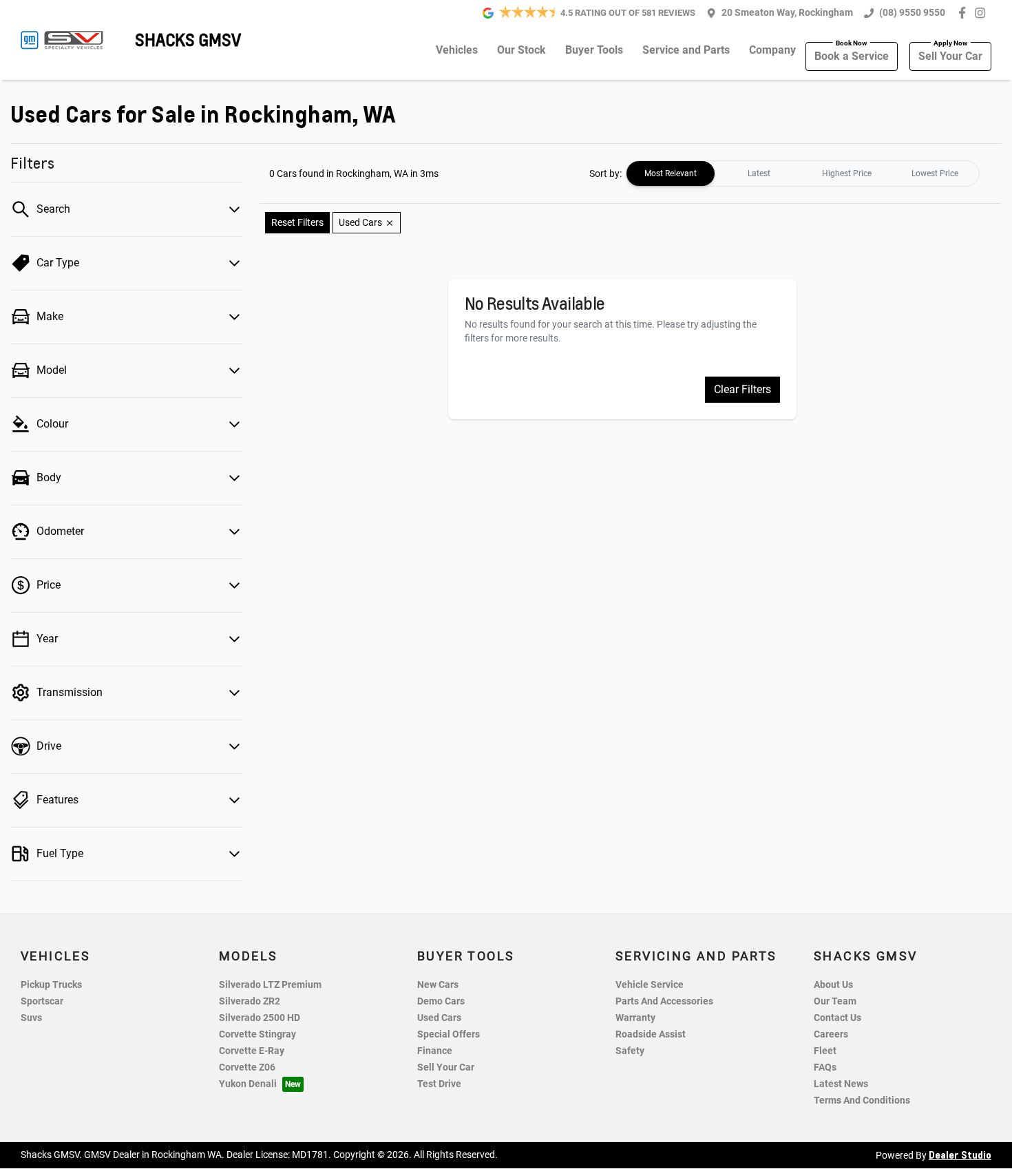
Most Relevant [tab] (670, 173)
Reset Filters (297, 222)
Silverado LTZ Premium (270, 985)
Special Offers (448, 1034)
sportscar (42, 1001)
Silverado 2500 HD (259, 1018)
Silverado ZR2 (249, 1001)
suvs (31, 1018)
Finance (434, 1051)
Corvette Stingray (257, 1034)
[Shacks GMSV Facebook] (964, 13)
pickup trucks (51, 985)
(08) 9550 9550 (912, 13)
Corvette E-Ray (251, 1051)
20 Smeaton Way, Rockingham (787, 13)
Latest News (841, 1084)
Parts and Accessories (664, 1001)
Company (772, 49)
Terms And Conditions (862, 1100)
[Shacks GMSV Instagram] (982, 13)
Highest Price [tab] (847, 173)
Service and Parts (686, 49)
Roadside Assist (650, 1034)
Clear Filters (742, 389)
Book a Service (851, 56)
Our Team (835, 1001)
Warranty (635, 1018)
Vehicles (457, 49)
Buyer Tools (594, 49)
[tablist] (803, 173)
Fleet (825, 1051)
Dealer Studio (960, 1154)
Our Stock (521, 49)
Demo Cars (441, 1001)
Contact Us (837, 1018)
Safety (629, 1051)
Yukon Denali (248, 1084)
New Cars (437, 985)
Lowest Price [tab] (934, 173)
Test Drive (439, 1084)
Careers (831, 1034)
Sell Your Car (950, 56)
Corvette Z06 (247, 1067)
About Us (833, 985)
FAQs (825, 1067)
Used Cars (439, 1018)
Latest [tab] (759, 173)
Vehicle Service (649, 985)
